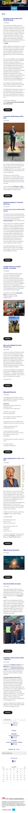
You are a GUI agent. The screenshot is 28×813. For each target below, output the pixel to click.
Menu (14, 8)
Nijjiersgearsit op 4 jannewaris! (11, 550)
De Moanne (15, 186)
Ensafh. (21, 186)
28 (17, 779)
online (6, 513)
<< (3, 767)
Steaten (6, 43)
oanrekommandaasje (7, 220)
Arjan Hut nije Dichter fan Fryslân (12, 583)
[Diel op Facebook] (12, 725)
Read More (7, 109)
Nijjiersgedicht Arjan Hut (9, 392)
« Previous (7, 719)
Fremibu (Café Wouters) (14, 735)
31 (17, 771)
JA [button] (13, 809)
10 (10, 722)
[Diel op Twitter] (14, 725)
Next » (15, 722)
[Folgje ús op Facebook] (13, 761)
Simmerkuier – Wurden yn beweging (14, 742)
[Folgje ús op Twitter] (15, 761)
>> (24, 767)
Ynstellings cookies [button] (6, 809)
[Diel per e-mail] (16, 725)
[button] (27, 1)
